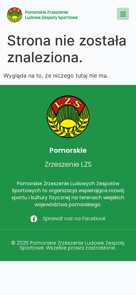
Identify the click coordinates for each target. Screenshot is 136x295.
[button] (123, 14)
